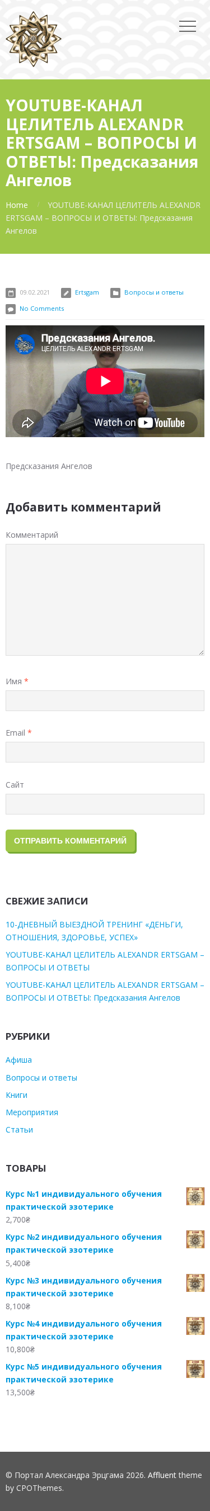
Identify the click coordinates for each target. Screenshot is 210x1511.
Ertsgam (87, 292)
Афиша (19, 1059)
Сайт (15, 784)
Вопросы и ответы (154, 292)
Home (17, 205)
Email (19, 732)
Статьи (19, 1129)
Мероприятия (32, 1112)
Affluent (162, 1475)
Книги (16, 1095)
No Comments (42, 308)
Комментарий (32, 534)
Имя (17, 681)
